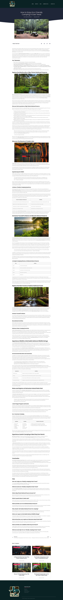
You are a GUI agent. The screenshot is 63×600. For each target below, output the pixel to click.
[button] (41, 44)
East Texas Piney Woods (28, 16)
